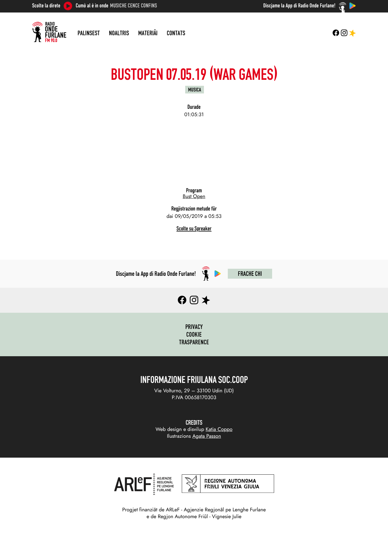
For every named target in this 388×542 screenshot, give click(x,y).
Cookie (194, 334)
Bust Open (194, 196)
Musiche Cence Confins (133, 5)
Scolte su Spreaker (193, 228)
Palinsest (89, 33)
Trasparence (194, 342)
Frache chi (250, 274)
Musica (194, 89)
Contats (176, 33)
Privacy (194, 327)
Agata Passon (206, 436)
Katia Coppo (219, 429)
